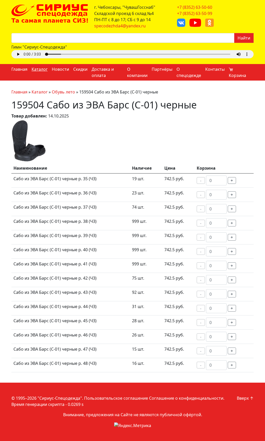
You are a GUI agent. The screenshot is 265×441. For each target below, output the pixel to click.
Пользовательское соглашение (116, 398)
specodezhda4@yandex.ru (120, 26)
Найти (244, 38)
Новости (60, 69)
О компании (137, 72)
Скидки (80, 69)
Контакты (215, 69)
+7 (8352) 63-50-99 (194, 13)
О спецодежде (188, 72)
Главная (19, 69)
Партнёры (162, 69)
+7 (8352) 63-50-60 (194, 7)
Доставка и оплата (103, 72)
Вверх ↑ (245, 398)
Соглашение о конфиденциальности (186, 398)
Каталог (40, 69)
